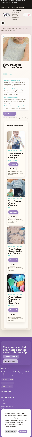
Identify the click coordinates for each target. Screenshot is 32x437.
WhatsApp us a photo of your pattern (14, 108)
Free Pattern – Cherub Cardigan (15, 203)
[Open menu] (3, 23)
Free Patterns (10, 28)
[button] (3, 36)
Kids (23, 28)
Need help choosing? (8, 7)
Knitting (18, 28)
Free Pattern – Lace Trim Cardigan (15, 155)
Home (3, 28)
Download (13, 164)
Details (12, 169)
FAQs (2, 400)
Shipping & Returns (7, 406)
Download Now (9, 114)
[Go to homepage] (6, 14)
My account (20, 7)
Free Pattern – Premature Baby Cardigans (15, 300)
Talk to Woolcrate (10, 361)
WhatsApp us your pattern (9, 5)
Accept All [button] (23, 431)
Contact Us (4, 403)
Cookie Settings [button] (10, 431)
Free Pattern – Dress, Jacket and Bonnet (15, 251)
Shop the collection (11, 356)
